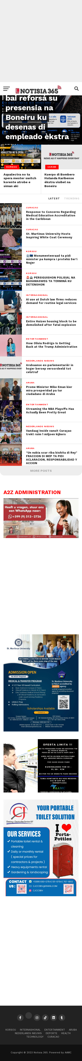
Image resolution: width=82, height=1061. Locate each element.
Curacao (53, 1036)
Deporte (51, 1033)
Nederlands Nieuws (28, 1033)
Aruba (73, 1029)
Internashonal (30, 1029)
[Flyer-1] (41, 895)
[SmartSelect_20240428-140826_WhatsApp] (41, 537)
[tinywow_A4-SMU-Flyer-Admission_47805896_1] (41, 730)
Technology (35, 1036)
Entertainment (54, 1029)
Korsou (10, 1029)
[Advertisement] (41, 41)
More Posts (41, 470)
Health (66, 1033)
